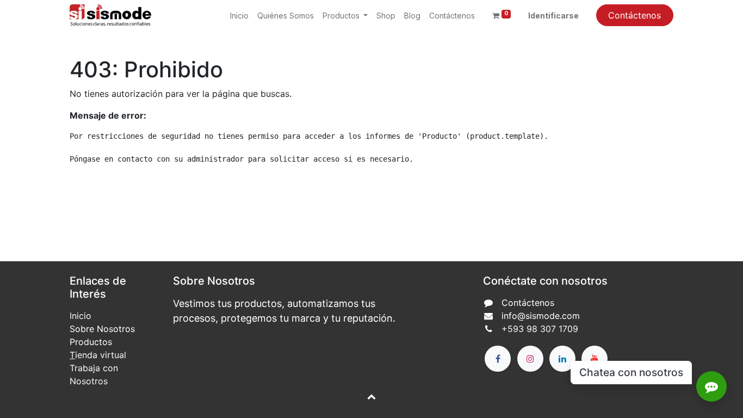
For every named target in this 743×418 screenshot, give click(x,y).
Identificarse (553, 15)
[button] (371, 396)
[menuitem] (239, 15)
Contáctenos (634, 15)
